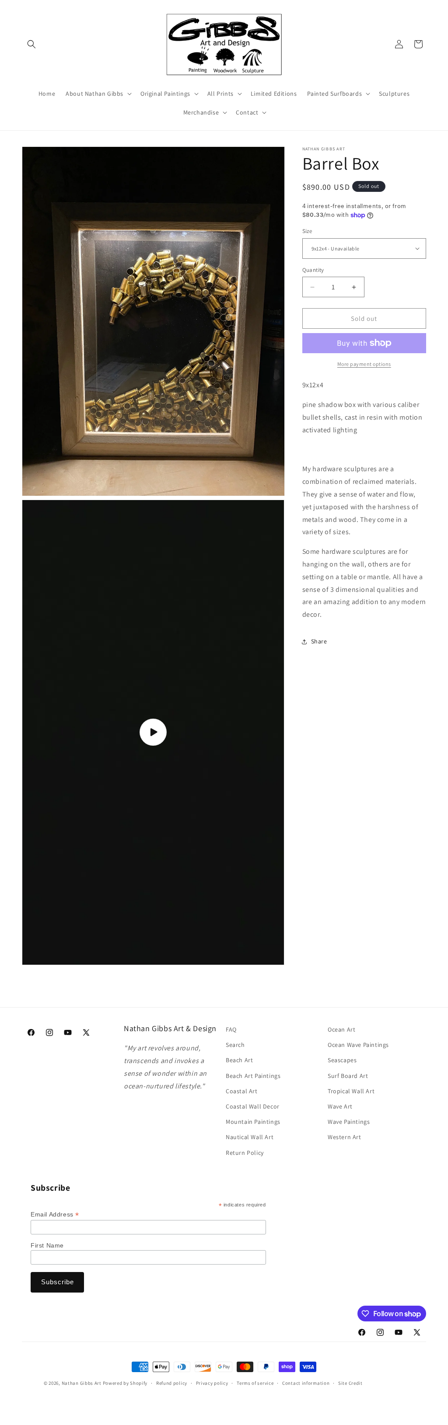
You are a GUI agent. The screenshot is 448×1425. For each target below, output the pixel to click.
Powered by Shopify (125, 1383)
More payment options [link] (364, 364)
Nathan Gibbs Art (82, 1383)
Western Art (344, 1137)
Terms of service (255, 1383)
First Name (47, 1245)
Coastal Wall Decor (253, 1106)
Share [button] (319, 641)
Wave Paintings (349, 1122)
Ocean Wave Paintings (358, 1045)
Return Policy (245, 1153)
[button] (31, 44)
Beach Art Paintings (253, 1076)
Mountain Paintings (253, 1122)
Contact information (305, 1383)
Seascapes (342, 1060)
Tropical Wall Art (351, 1091)
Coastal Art (242, 1091)
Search (235, 1045)
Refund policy (171, 1383)
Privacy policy (212, 1383)
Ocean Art (341, 1029)
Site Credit (350, 1383)
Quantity (313, 270)
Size (307, 231)
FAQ (231, 1029)
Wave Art (340, 1106)
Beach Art (239, 1060)
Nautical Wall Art (249, 1137)
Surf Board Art (348, 1076)
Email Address (55, 1214)
